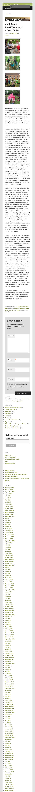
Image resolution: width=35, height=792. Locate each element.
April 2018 (8, 649)
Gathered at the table (11, 476)
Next (28, 14)
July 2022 (7, 545)
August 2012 (8, 774)
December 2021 (9, 559)
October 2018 (9, 637)
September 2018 (9, 639)
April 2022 (8, 551)
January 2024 (9, 508)
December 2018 (9, 633)
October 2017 (9, 661)
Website (10, 379)
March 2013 (8, 766)
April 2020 (8, 600)
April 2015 (8, 723)
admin (6, 35)
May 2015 (7, 721)
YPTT (13, 310)
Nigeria (7, 422)
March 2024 (8, 504)
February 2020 (9, 604)
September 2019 (9, 614)
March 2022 (8, 553)
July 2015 (7, 717)
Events (7, 416)
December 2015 (9, 706)
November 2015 (9, 708)
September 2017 (9, 663)
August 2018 (8, 641)
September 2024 (9, 492)
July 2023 (7, 520)
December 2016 (9, 682)
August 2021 (8, 567)
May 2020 (7, 598)
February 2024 (9, 506)
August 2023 (8, 518)
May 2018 (7, 647)
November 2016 (9, 684)
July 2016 (7, 692)
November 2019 (9, 610)
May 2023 (7, 524)
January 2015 (9, 729)
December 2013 (9, 755)
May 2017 (7, 672)
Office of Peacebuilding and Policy (15, 424)
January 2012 (9, 786)
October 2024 (9, 490)
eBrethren (8, 413)
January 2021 (9, 582)
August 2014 (8, 739)
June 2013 (8, 764)
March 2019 (8, 627)
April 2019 (8, 625)
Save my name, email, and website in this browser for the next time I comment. (17, 386)
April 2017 (8, 674)
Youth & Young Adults (11, 426)
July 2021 (7, 569)
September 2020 (9, 590)
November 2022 (9, 537)
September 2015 (9, 713)
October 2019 (9, 612)
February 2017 (9, 678)
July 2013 (7, 762)
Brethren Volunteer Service (13, 407)
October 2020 (9, 588)
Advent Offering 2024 (11, 472)
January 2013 (9, 770)
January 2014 (9, 753)
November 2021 (9, 561)
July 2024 (7, 496)
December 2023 (9, 510)
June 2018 (8, 645)
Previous (8, 14)
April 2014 (8, 747)
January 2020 (9, 606)
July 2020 (7, 594)
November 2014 (9, 733)
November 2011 (9, 790)
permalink (7, 312)
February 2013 (9, 768)
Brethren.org (8, 455)
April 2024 (8, 502)
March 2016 (8, 700)
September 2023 (9, 516)
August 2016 (8, 690)
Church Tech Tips (10, 409)
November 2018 (9, 635)
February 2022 (9, 555)
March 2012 (8, 782)
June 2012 (8, 778)
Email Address (10, 438)
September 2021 (9, 565)
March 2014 (8, 749)
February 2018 (9, 653)
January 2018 (9, 655)
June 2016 (8, 694)
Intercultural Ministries (11, 420)
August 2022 (8, 543)
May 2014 (7, 745)
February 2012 (9, 784)
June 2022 (8, 547)
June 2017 (8, 670)
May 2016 (7, 696)
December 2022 (9, 535)
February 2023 (9, 531)
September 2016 (9, 688)
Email (11, 369)
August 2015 (8, 715)
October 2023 (9, 514)
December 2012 (9, 772)
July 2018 (7, 643)
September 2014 (9, 737)
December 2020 (9, 584)
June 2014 (8, 743)
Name (11, 359)
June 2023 (8, 522)
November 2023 (9, 512)
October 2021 (9, 563)
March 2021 (8, 578)
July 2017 (7, 668)
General (7, 418)
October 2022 (9, 539)
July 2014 (7, 741)
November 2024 (9, 488)
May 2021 (7, 573)
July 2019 (7, 618)
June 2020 (8, 596)
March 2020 (8, 602)
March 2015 (8, 725)
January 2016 (9, 704)
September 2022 (9, 541)
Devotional (8, 411)
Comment (11, 336)
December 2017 (9, 657)
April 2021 (8, 575)
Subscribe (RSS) (10, 463)
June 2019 (8, 620)
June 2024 (8, 498)
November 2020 (9, 586)
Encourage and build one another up (16, 474)
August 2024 (8, 494)
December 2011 (9, 788)
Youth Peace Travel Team (12, 428)
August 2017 (8, 665)
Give (6, 461)
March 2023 (8, 529)
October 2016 (9, 686)
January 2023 (9, 533)
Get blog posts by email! (12, 459)
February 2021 (9, 580)
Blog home (8, 8)
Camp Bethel (18, 308)
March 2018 (8, 651)
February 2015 (9, 727)
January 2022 (9, 557)
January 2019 (9, 631)
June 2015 (8, 719)
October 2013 (9, 760)
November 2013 (9, 758)
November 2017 (9, 659)
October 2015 (9, 710)
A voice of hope (9, 470)
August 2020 (8, 592)
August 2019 (8, 616)
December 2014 (9, 731)
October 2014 (9, 735)
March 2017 (8, 676)
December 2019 (9, 608)
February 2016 (9, 702)
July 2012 (7, 776)
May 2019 (7, 622)
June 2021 (8, 571)
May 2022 (7, 549)
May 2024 (7, 500)
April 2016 (8, 698)
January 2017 (9, 680)
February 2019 (9, 629)
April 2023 (8, 526)
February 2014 (9, 751)
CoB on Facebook (10, 457)
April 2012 (8, 780)
